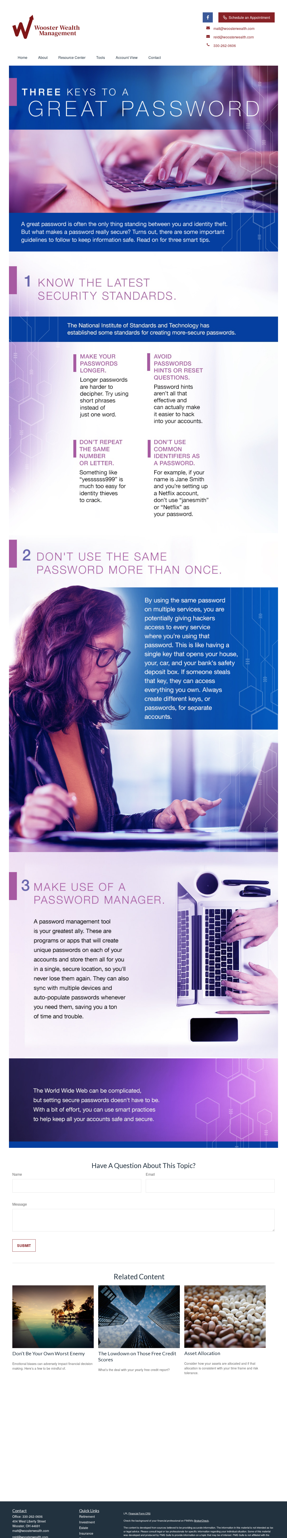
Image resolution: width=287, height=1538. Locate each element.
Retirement (87, 1516)
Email (150, 1174)
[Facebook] (208, 17)
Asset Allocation (202, 1353)
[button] (22, 57)
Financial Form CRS (139, 1513)
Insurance (86, 1533)
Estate (83, 1527)
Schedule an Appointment (249, 17)
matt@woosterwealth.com (30, 1530)
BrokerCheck (201, 1520)
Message (19, 1204)
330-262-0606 (32, 1516)
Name (17, 1174)
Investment (87, 1522)
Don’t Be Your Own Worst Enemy (48, 1353)
